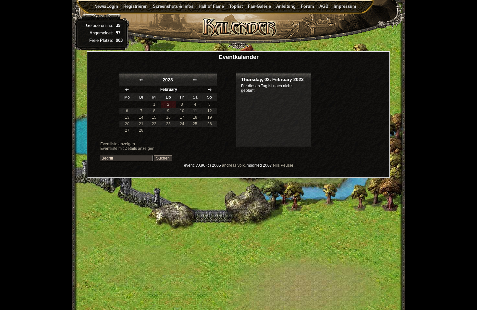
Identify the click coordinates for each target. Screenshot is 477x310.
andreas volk (233, 165)
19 (209, 117)
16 (168, 117)
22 (154, 124)
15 (154, 117)
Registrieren (135, 6)
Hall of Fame (211, 6)
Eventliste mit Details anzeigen (127, 148)
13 (127, 117)
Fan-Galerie (259, 6)
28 (141, 130)
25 (195, 124)
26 (209, 124)
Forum (307, 6)
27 (127, 130)
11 (195, 111)
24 (182, 124)
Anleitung (286, 6)
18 (195, 117)
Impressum (345, 6)
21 (141, 124)
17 (182, 117)
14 (141, 117)
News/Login (106, 6)
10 (182, 111)
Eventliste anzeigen (117, 144)
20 (127, 124)
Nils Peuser (283, 165)
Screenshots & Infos (173, 6)
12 (209, 111)
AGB (323, 6)
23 (168, 124)
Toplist (236, 6)
